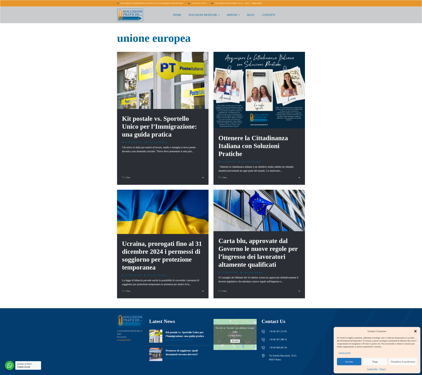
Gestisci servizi (344, 353)
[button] (415, 331)
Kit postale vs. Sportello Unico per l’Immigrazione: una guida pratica (159, 126)
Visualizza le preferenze (403, 361)
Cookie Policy (372, 369)
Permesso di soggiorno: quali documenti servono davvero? (182, 352)
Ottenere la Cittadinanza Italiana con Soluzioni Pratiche (253, 145)
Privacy (383, 369)
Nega (375, 361)
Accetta (349, 361)
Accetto (235, 341)
